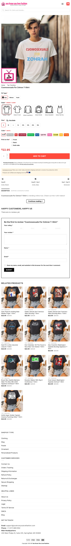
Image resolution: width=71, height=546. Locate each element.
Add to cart (39, 156)
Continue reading (34, 201)
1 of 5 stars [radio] (7, 228)
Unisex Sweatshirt (49, 115)
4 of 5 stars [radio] (38, 228)
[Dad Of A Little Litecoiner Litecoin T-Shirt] (12, 330)
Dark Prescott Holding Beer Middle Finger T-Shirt (10, 312)
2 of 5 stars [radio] (16, 228)
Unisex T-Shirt (6, 115)
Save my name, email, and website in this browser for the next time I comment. (34, 265)
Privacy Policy (6, 500)
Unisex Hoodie (38, 115)
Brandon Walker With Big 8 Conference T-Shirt (33, 381)
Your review (8, 232)
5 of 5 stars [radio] (51, 228)
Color (3, 130)
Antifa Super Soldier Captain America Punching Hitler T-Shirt (11, 416)
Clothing (4, 438)
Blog (3, 515)
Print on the (5, 139)
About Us (4, 497)
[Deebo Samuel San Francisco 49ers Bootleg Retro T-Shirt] (59, 297)
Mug (3, 442)
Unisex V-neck (17, 115)
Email (6, 256)
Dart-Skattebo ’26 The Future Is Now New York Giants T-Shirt (35, 346)
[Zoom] (4, 81)
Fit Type (4, 93)
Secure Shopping (7, 482)
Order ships (35, 184)
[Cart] (68, 4)
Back (15, 142)
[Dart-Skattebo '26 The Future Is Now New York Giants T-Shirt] (35, 330)
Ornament (5, 449)
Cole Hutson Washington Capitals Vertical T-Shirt (56, 381)
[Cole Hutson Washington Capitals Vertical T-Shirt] (59, 366)
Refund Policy (6, 475)
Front (15, 139)
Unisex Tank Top (60, 115)
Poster (3, 445)
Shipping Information (9, 471)
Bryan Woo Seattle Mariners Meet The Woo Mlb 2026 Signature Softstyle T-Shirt (10, 382)
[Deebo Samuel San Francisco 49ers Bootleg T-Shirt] (35, 297)
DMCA (3, 511)
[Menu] (62, 4)
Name (6, 248)
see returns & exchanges (28, 164)
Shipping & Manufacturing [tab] (20, 190)
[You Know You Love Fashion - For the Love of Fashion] (14, 4)
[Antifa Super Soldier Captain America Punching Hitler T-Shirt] (12, 401)
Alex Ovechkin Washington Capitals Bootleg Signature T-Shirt (58, 346)
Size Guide (12, 120)
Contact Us (5, 464)
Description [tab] (5, 190)
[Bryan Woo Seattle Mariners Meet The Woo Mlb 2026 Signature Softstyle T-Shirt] (12, 366)
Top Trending (11, 85)
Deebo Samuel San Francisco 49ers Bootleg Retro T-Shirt (57, 312)
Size (3, 120)
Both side (16, 145)
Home (3, 85)
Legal (3, 504)
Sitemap (4, 486)
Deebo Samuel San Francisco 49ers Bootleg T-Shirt (34, 312)
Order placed (5, 184)
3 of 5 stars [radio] (27, 228)
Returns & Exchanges (9, 478)
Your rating (8, 225)
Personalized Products (9, 453)
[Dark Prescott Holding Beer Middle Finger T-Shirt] (12, 297)
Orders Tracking (7, 468)
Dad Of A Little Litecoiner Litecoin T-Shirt (9, 346)
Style (3, 102)
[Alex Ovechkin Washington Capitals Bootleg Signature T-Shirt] (59, 330)
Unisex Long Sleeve (28, 115)
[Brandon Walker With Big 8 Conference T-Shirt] (35, 366)
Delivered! (67, 184)
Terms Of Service (7, 508)
